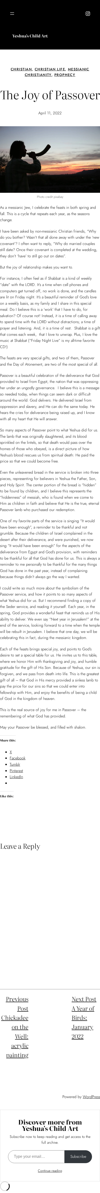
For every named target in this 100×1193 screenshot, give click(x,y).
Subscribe (78, 1156)
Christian (21, 69)
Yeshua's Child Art (30, 36)
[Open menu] (12, 14)
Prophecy (64, 74)
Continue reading (50, 1170)
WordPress (91, 1097)
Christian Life (50, 69)
